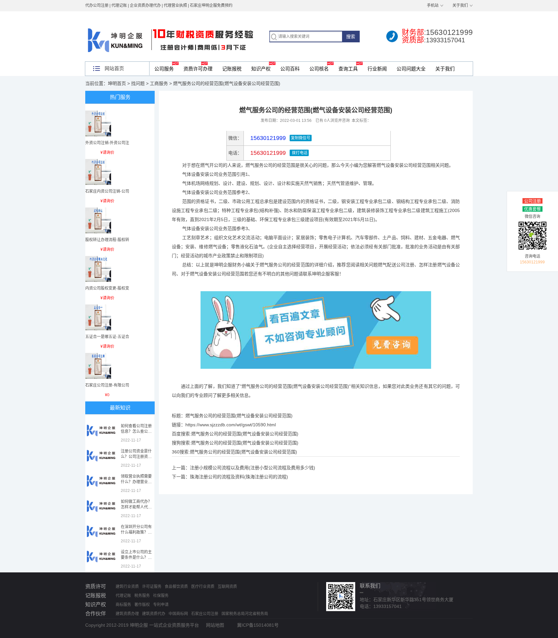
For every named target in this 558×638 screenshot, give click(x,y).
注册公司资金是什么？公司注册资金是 (136, 456)
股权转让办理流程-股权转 (107, 240)
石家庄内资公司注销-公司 (107, 191)
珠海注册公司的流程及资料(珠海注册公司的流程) (239, 476)
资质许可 (95, 586)
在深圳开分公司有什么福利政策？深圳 (136, 532)
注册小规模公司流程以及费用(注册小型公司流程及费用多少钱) (252, 467)
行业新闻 (377, 68)
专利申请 (161, 604)
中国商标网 (178, 613)
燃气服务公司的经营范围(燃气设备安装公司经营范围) (244, 433)
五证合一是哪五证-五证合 (107, 337)
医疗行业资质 (202, 586)
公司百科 (290, 68)
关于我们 (460, 5)
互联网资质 (227, 586)
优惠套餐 (532, 209)
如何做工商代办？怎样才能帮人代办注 (136, 507)
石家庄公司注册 (204, 613)
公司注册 (532, 200)
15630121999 (267, 153)
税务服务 (142, 595)
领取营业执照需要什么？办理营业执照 (136, 482)
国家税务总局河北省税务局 (245, 613)
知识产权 (261, 68)
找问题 (138, 83)
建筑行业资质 (127, 586)
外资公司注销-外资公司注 (107, 143)
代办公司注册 (96, 5)
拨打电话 (299, 153)
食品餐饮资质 (176, 586)
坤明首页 (117, 83)
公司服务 (164, 68)
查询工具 (348, 68)
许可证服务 (151, 586)
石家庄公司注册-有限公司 (107, 385)
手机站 (433, 5)
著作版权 (142, 604)
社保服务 (161, 595)
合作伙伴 (95, 613)
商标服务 (123, 604)
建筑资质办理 (127, 613)
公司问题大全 (411, 68)
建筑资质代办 (153, 613)
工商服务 (159, 83)
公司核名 (319, 68)
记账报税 (232, 68)
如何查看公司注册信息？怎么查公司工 (136, 431)
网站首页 (114, 68)
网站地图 (215, 625)
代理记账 (123, 595)
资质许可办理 (197, 68)
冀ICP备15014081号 (258, 625)
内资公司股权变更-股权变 (107, 288)
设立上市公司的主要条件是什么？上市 (136, 557)
